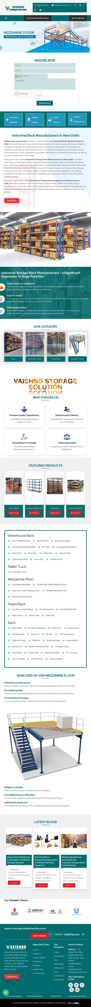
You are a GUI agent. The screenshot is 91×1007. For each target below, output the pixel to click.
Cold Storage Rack (66, 634)
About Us (37, 954)
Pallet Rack (59, 964)
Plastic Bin (50, 615)
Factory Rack (17, 647)
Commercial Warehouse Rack (24, 547)
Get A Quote (39, 935)
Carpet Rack (17, 553)
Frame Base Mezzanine (21, 584)
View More (59, 980)
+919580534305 (42, 5)
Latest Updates (39, 958)
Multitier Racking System (39, 647)
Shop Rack (35, 634)
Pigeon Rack (17, 628)
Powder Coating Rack (37, 628)
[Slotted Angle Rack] (34, 488)
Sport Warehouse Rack (21, 541)
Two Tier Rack (71, 653)
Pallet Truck (59, 976)
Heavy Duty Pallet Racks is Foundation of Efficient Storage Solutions (18, 860)
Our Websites (39, 973)
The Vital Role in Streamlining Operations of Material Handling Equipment (46, 861)
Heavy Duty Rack (56, 659)
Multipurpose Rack (62, 541)
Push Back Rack (76, 508)
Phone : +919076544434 (75, 967)
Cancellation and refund (77, 996)
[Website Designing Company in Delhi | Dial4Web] (73, 1003)
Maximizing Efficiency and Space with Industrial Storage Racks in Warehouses (73, 861)
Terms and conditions (35, 996)
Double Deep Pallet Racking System (51, 584)
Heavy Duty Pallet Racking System (26, 591)
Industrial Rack (42, 541)
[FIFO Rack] (13, 488)
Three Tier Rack (18, 659)
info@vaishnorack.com (62, 5)
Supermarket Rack (52, 653)
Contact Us (38, 961)
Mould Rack (48, 553)
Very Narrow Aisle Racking (22, 609)
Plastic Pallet (17, 615)
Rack (57, 952)
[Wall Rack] (55, 488)
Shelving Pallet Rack (68, 609)
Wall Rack (55, 508)
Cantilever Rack (56, 559)
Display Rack (33, 653)
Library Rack (17, 653)
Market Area (38, 969)
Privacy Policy (56, 996)
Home (36, 950)
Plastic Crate (34, 615)
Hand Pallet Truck (19, 572)
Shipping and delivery (14, 996)
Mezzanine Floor (59, 970)
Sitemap (37, 965)
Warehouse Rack (53, 640)
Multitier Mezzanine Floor (56, 591)
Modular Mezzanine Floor (22, 597)
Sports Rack (39, 559)
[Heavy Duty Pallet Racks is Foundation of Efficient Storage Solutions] (19, 841)
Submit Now (45, 103)
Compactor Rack (62, 647)
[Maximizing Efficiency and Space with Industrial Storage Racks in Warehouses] (74, 841)
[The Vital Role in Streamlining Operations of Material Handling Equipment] (46, 841)
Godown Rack (73, 628)
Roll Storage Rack (46, 609)
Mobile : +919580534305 (74, 962)
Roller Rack (56, 628)
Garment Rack (65, 553)
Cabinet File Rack (19, 640)
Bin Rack (49, 634)
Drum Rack (32, 553)
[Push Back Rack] (75, 488)
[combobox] (18, 76)
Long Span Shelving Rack (66, 547)
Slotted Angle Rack (34, 508)
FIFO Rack (13, 508)
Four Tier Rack (37, 659)
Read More (11, 201)
